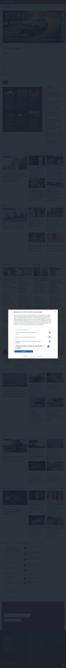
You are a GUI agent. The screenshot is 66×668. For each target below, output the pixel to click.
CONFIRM (23, 351)
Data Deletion (25, 356)
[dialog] (33, 334)
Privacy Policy (40, 356)
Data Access (33, 356)
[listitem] (33, 329)
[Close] (55, 312)
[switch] (49, 332)
